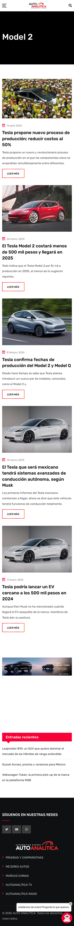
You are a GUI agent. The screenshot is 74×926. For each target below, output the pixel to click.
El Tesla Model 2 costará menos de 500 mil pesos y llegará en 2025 (34, 252)
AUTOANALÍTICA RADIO (21, 894)
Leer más (13, 173)
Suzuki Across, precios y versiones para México (33, 764)
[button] (66, 917)
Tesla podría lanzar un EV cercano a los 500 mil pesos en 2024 (34, 592)
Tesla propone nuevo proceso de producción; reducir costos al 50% (36, 138)
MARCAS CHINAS (17, 875)
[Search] (70, 6)
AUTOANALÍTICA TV (19, 884)
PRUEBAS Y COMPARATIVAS (24, 857)
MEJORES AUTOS (17, 866)
